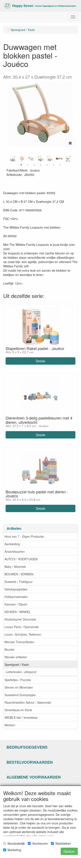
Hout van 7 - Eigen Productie (24, 536)
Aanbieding (12, 544)
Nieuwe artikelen (16, 657)
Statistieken (63, 843)
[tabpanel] (40, 158)
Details (40, 361)
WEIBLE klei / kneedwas (21, 717)
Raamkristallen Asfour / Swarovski (28, 702)
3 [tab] (34, 165)
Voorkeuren (40, 843)
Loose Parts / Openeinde (22, 627)
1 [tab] (21, 165)
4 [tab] (40, 165)
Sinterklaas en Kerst (18, 710)
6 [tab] (53, 165)
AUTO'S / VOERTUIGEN (21, 559)
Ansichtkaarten (15, 551)
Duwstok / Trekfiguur (19, 581)
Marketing (14, 850)
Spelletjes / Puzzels (18, 680)
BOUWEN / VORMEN (19, 574)
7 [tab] (60, 165)
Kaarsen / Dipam (16, 604)
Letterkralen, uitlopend (21, 672)
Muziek (9, 649)
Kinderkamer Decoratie (20, 619)
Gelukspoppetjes (16, 589)
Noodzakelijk (16, 843)
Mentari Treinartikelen (19, 642)
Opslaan (69, 851)
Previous (5, 158)
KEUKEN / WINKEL (18, 612)
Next (75, 158)
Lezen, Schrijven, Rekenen (23, 634)
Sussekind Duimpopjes (20, 695)
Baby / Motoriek (15, 566)
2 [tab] (27, 165)
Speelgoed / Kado (17, 664)
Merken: (10, 725)
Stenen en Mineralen (19, 687)
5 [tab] (47, 165)
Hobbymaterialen (16, 597)
